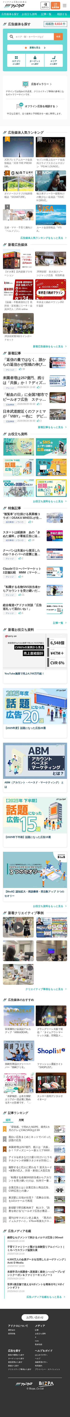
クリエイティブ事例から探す (19, 1369)
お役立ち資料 (29, 14)
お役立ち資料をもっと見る (48, 501)
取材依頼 (38, 1344)
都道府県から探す (15, 1362)
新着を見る (35, 47)
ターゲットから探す (16, 1358)
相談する (62, 14)
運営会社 (11, 1330)
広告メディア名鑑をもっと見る (44, 1296)
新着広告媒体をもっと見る (48, 346)
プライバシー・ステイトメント (47, 1369)
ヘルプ (37, 1358)
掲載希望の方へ (41, 1362)
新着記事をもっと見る (50, 427)
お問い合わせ (35, 1317)
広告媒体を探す (10, 14)
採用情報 (11, 1334)
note (37, 1341)
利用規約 (38, 1366)
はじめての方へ (41, 1355)
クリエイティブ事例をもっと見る (44, 989)
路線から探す (13, 1366)
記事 (37, 1330)
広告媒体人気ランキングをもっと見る (41, 237)
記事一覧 (46, 14)
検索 (58, 36)
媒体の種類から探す (16, 1355)
